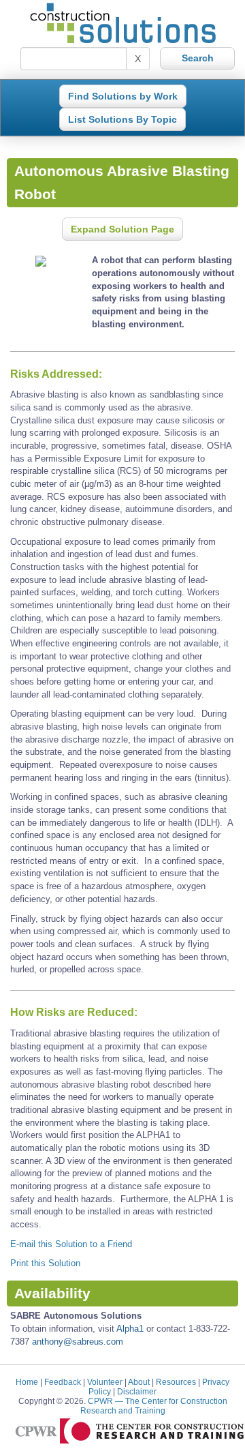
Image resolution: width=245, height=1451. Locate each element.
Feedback (62, 1381)
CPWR (153, 1405)
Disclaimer (137, 1391)
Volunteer (104, 1381)
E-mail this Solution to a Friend (71, 1244)
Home (27, 1381)
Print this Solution (45, 1263)
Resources (176, 1381)
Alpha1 (130, 1328)
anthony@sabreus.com (77, 1341)
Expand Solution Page (122, 229)
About (139, 1381)
